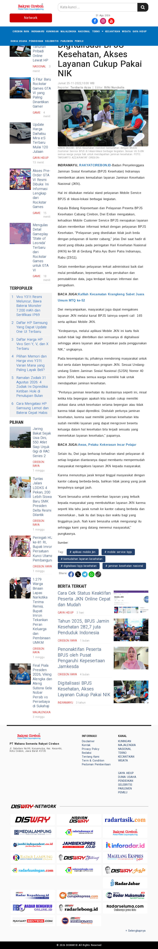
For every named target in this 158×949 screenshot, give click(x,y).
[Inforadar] (125, 845)
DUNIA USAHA (19, 41)
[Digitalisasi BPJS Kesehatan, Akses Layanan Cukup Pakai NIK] (131, 692)
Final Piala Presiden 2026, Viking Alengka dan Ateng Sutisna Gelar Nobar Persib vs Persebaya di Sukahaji (43, 686)
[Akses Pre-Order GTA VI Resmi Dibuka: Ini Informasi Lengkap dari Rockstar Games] (20, 179)
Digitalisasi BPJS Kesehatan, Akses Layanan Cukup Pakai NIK (84, 689)
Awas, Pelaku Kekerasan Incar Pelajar (107, 444)
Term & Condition (93, 761)
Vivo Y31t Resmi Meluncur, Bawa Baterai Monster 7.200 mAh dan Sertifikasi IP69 (27, 306)
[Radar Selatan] (79, 920)
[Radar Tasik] (125, 819)
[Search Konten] (143, 7)
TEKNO (96, 31)
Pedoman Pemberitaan (96, 764)
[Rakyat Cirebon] (125, 832)
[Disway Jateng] (79, 857)
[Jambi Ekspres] (79, 845)
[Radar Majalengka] (79, 870)
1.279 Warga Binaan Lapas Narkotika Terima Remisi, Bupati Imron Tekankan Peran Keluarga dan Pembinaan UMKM (41, 611)
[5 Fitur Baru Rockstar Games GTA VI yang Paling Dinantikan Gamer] (20, 87)
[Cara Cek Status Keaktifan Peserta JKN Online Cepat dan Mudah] (131, 602)
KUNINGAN (52, 31)
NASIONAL (84, 31)
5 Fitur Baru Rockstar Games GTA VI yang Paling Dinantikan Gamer (42, 93)
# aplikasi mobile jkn (83, 552)
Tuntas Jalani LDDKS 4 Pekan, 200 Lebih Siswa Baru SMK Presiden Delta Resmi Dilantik (42, 497)
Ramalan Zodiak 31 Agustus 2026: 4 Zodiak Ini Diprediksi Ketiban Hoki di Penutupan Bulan (30, 387)
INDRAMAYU (38, 31)
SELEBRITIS (52, 41)
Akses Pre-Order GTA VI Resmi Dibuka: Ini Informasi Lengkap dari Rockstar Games (41, 189)
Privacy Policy (90, 749)
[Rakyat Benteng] (32, 920)
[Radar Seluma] (125, 908)
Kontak (86, 745)
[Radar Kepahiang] (32, 895)
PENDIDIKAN (36, 41)
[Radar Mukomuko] (125, 895)
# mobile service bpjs (118, 552)
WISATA (126, 31)
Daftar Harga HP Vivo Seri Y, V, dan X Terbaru (30, 344)
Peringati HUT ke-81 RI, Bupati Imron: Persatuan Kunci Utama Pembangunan (44, 549)
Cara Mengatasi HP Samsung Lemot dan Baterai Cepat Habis (30, 408)
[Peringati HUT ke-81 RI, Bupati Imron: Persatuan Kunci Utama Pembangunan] (20, 546)
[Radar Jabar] (125, 882)
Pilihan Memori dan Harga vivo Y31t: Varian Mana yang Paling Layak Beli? (29, 363)
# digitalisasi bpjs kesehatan (79, 566)
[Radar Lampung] (32, 857)
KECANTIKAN (112, 31)
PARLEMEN (67, 41)
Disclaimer (88, 741)
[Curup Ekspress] (79, 895)
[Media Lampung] (32, 832)
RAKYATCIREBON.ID (95, 165)
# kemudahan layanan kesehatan (81, 559)
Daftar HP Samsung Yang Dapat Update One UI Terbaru (30, 327)
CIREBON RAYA (21, 31)
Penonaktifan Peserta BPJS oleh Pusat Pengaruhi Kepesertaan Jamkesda (81, 658)
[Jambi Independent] (32, 845)
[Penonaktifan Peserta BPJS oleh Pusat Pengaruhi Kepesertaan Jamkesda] (131, 658)
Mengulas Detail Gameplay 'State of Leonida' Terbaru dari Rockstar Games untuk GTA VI (41, 247)
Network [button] (30, 17)
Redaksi (86, 753)
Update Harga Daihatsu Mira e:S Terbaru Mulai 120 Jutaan (40, 138)
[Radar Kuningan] (32, 870)
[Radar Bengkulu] (32, 908)
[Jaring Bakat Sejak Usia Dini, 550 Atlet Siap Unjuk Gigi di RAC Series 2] (20, 437)
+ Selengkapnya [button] (135, 931)
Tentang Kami (90, 757)
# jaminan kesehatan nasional (124, 566)
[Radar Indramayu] (79, 832)
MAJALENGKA (68, 31)
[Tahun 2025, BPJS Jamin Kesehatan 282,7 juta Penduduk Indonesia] (131, 630)
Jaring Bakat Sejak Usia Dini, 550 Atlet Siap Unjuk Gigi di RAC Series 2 (42, 442)
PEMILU (79, 41)
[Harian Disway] (79, 819)
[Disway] (32, 819)
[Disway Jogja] (125, 870)
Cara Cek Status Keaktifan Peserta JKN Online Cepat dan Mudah (84, 599)
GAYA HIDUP (140, 31)
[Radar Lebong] (79, 908)
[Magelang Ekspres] (125, 857)
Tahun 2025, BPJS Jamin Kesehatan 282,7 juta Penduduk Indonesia (83, 627)
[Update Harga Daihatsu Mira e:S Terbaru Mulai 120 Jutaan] (20, 133)
